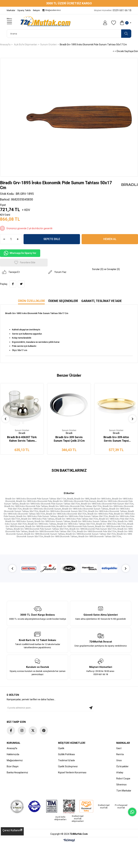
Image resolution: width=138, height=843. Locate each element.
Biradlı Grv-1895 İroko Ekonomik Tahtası (107, 511)
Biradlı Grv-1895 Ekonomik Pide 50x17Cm (96, 531)
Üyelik (61, 748)
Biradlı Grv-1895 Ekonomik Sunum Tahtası (44, 534)
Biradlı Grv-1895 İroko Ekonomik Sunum (42, 508)
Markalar (11, 10)
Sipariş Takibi (24, 10)
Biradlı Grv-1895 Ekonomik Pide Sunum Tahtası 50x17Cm (41, 529)
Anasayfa (12, 748)
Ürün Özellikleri (31, 301)
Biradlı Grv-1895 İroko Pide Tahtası (37, 519)
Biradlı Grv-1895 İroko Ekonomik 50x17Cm (66, 514)
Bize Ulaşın (13, 766)
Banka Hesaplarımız (17, 772)
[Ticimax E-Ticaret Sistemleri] (69, 840)
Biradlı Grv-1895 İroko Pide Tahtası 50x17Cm (76, 519)
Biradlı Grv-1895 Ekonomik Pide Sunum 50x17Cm (93, 529)
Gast (119, 748)
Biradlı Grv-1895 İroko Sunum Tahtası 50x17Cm (94, 521)
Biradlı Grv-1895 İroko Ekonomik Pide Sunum (74, 501)
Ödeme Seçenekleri (63, 301)
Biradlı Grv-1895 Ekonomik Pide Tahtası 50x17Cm (52, 531)
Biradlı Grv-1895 (81, 498)
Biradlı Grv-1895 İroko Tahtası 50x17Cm (76, 524)
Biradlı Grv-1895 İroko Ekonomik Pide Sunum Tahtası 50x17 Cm (35, 498)
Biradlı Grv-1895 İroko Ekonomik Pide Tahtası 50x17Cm (75, 506)
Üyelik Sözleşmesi (68, 766)
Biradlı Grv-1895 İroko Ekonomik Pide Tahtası (26, 506)
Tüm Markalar (123, 790)
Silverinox (121, 784)
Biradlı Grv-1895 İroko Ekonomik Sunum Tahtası (85, 508)
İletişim (36, 10)
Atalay (119, 772)
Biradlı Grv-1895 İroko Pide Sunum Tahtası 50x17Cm (83, 516)
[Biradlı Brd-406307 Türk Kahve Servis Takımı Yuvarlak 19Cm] (22, 405)
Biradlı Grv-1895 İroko (100, 498)
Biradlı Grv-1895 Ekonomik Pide (40, 526)
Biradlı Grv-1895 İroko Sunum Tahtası (52, 521)
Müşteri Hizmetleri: (112, 10)
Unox (119, 760)
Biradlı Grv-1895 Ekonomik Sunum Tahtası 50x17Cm (91, 534)
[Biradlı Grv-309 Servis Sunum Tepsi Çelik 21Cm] (69, 405)
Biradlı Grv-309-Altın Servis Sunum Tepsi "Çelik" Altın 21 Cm (116, 439)
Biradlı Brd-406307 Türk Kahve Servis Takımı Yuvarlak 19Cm (22, 439)
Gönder (91, 707)
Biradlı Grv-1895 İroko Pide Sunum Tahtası (36, 516)
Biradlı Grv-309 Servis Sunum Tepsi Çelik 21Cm (69, 439)
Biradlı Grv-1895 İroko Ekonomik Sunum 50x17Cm (63, 511)
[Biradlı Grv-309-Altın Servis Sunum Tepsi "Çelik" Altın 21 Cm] (116, 405)
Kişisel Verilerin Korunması (72, 772)
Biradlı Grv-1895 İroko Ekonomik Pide (34, 501)
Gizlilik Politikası (66, 754)
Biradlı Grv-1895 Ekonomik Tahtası (60, 536)
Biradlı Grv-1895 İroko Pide (100, 514)
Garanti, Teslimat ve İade (101, 301)
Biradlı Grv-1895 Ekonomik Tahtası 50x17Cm (99, 536)
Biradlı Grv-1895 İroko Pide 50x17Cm (116, 519)
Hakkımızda (13, 754)
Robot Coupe (123, 778)
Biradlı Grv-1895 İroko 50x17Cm (111, 524)
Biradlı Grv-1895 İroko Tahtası (42, 524)
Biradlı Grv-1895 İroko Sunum (19, 521)
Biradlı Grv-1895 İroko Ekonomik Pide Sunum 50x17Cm (107, 503)
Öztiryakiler (122, 766)
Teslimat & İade (66, 760)
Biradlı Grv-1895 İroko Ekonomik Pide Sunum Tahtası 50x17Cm (50, 503)
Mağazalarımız (53, 10)
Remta (120, 754)
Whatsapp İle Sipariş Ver (23, 253)
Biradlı (70, 498)
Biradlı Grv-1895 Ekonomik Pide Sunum (75, 526)
